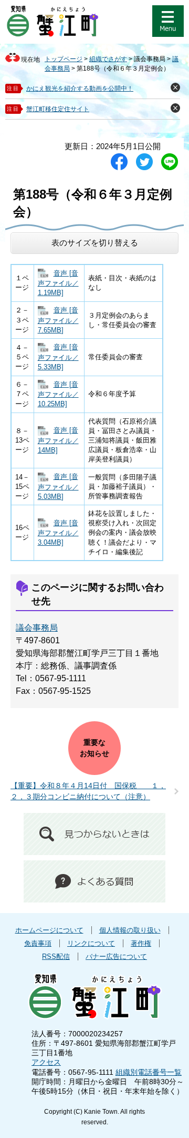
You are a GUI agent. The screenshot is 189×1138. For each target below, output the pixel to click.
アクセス (46, 1062)
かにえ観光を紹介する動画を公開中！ (79, 88)
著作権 (141, 943)
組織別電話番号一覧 (149, 1072)
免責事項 (37, 943)
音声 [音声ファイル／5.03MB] (58, 487)
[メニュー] (168, 21)
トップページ (63, 59)
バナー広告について (116, 956)
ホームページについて (49, 930)
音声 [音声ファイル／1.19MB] (58, 283)
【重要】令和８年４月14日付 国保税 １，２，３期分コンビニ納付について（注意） (88, 791)
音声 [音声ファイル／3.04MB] (58, 533)
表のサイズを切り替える (94, 242)
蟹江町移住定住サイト (57, 109)
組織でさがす (108, 59)
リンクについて (91, 943)
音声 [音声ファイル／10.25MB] (58, 394)
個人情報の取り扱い (130, 930)
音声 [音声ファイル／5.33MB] (58, 357)
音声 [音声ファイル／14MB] (58, 440)
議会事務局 (37, 627)
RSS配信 (56, 956)
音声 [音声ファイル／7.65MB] (58, 320)
